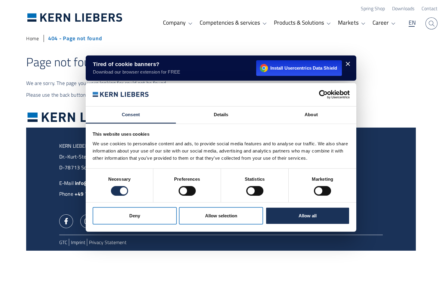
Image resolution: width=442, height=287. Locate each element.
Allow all (308, 215)
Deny (134, 215)
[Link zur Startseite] (75, 17)
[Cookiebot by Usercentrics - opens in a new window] (323, 94)
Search (431, 23)
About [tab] (311, 114)
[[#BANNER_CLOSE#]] (347, 64)
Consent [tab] (131, 114)
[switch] (187, 190)
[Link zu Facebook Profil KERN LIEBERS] (66, 220)
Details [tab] (221, 114)
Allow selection (221, 215)
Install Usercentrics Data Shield (303, 67)
